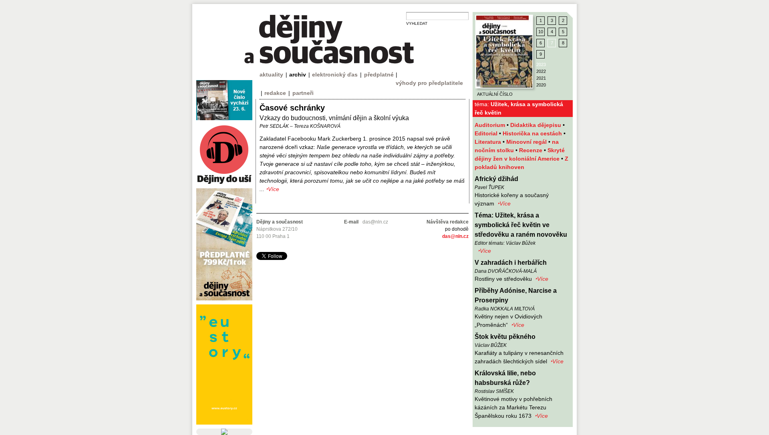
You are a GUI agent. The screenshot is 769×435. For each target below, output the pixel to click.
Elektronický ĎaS (335, 74)
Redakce (275, 93)
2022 (541, 71)
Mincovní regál (527, 142)
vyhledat (416, 23)
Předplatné (379, 74)
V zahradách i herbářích (511, 262)
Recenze (531, 150)
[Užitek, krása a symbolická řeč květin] (504, 52)
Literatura (489, 142)
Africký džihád (496, 178)
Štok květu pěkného (505, 336)
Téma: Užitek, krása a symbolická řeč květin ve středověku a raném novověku (521, 225)
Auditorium (491, 125)
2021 (541, 78)
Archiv (297, 74)
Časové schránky (292, 107)
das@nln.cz (455, 236)
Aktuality (271, 74)
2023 (541, 64)
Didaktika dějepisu (536, 125)
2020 (541, 85)
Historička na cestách (533, 133)
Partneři (303, 93)
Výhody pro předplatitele (429, 83)
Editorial (487, 133)
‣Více (504, 203)
